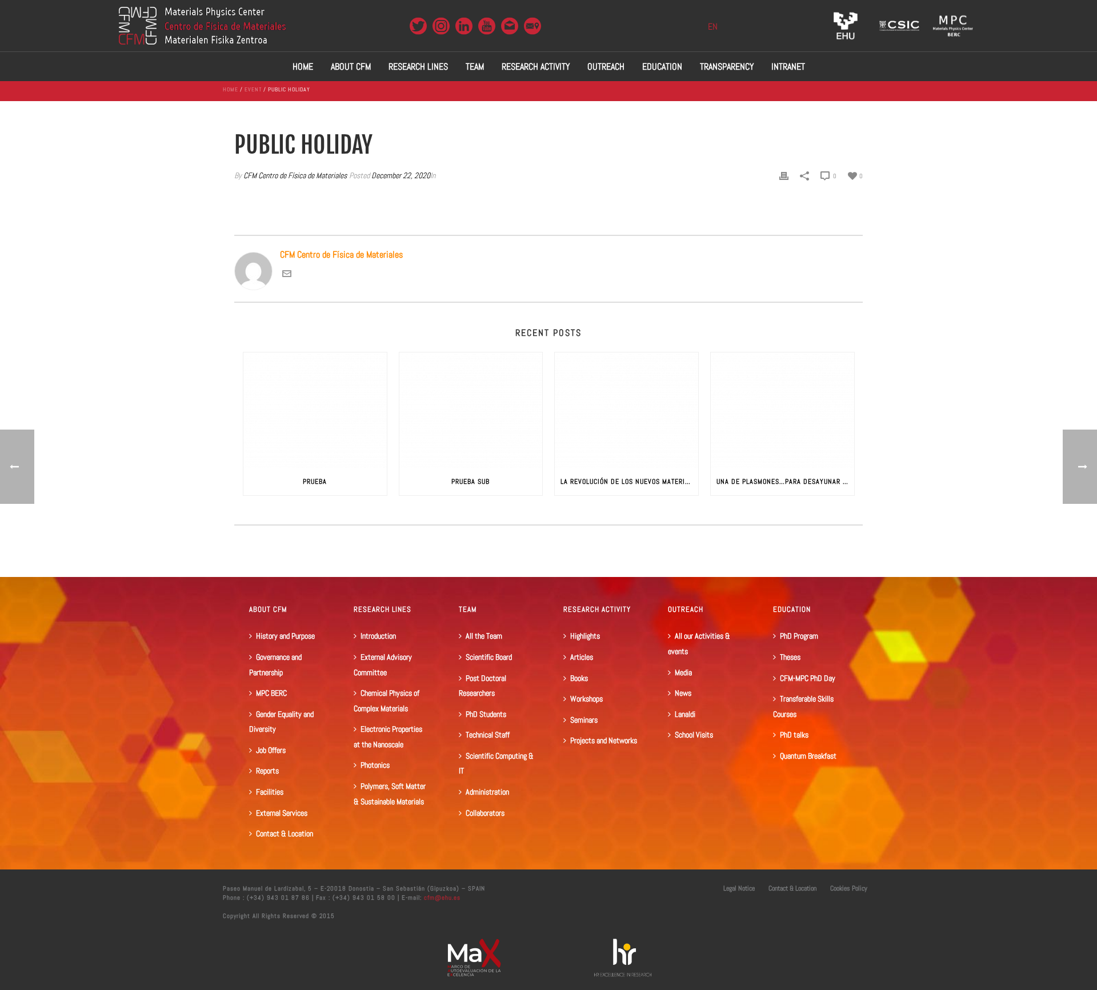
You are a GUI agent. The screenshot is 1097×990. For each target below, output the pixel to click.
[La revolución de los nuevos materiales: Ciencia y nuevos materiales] (626, 409)
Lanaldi (685, 714)
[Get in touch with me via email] (286, 275)
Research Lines (418, 67)
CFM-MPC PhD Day (807, 678)
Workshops (586, 699)
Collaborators (485, 813)
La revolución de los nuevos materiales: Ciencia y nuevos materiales (629, 481)
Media (683, 672)
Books (579, 678)
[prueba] (315, 409)
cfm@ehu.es (441, 897)
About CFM (351, 67)
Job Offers (271, 750)
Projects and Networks (603, 740)
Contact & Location (284, 833)
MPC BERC (271, 693)
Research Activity (536, 67)
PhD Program (799, 636)
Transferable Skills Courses (803, 706)
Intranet (788, 67)
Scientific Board (489, 657)
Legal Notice (739, 888)
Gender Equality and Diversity (281, 722)
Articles (581, 657)
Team (475, 67)
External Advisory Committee (383, 665)
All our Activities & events (699, 643)
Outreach (605, 67)
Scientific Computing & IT (496, 763)
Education (662, 67)
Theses (790, 657)
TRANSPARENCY (727, 67)
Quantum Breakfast (808, 756)
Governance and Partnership (275, 665)
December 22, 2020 (400, 175)
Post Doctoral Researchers (482, 686)
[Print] (783, 175)
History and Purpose (285, 636)
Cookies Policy (848, 888)
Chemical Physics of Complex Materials (386, 701)
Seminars (584, 720)
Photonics (375, 765)
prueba (315, 481)
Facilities (269, 792)
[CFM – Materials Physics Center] (202, 25)
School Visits (694, 735)
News (683, 693)
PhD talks (794, 735)
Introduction (378, 636)
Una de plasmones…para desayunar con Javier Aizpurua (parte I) (785, 481)
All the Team (484, 636)
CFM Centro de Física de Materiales (295, 175)
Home (303, 67)
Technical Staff (488, 735)
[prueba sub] (471, 409)
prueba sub (470, 481)
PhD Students (486, 714)
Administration (487, 792)
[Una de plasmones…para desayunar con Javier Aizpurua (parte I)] (782, 409)
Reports (267, 770)
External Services (281, 813)
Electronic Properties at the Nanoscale (388, 736)
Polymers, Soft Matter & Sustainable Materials (390, 794)
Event (253, 89)
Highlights (585, 636)
